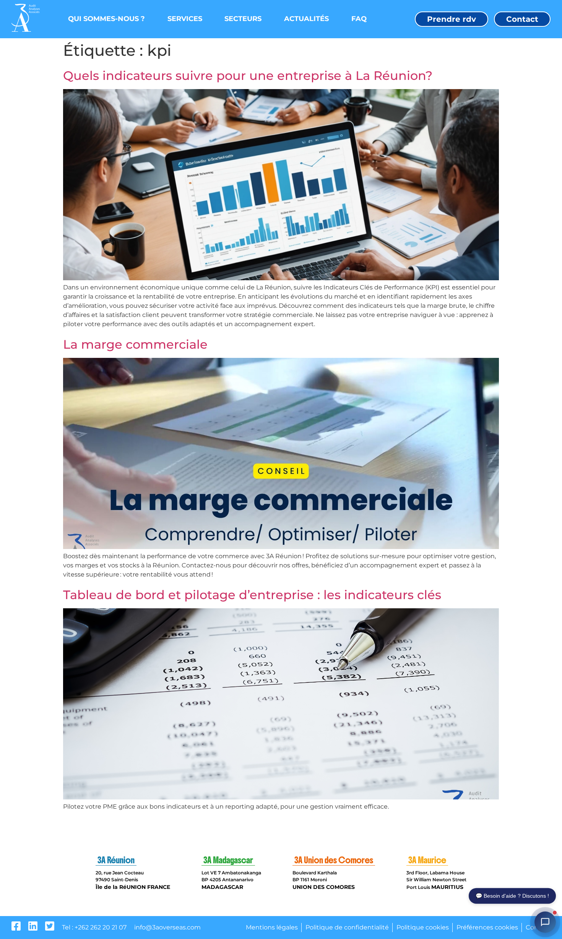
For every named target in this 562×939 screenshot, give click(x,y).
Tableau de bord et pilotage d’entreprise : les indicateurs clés (252, 594)
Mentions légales (272, 927)
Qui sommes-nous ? (106, 19)
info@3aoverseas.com (167, 927)
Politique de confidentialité (347, 927)
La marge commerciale (135, 344)
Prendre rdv (451, 19)
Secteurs (243, 19)
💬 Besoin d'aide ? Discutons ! (512, 897)
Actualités (306, 19)
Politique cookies (422, 927)
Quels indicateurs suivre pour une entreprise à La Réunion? (247, 75)
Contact (522, 19)
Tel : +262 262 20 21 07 (94, 927)
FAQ (359, 19)
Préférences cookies (487, 927)
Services (184, 19)
